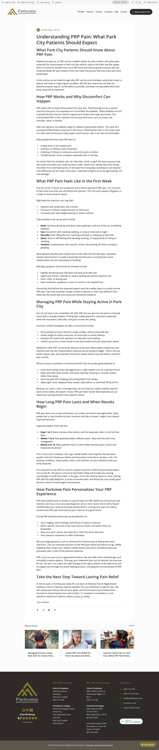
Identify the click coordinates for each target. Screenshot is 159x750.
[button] (81, 12)
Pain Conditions (43, 602)
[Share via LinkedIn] (49, 610)
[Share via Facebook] (37, 610)
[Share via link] (55, 610)
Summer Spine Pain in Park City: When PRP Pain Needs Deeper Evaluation (116, 654)
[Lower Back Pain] (42, 639)
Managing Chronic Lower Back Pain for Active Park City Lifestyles (40, 654)
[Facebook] (132, 2)
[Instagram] (136, 2)
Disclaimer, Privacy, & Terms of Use (99, 745)
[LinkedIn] (140, 2)
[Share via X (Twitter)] (43, 610)
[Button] (27, 716)
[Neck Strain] (79, 639)
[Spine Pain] (117, 639)
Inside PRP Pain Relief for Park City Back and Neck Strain (78, 654)
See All (131, 625)
